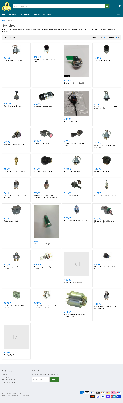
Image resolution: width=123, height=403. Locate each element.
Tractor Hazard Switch (41, 143)
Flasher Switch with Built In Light (75, 83)
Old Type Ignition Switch (12, 355)
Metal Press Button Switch (43, 107)
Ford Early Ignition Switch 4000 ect (76, 171)
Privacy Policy (6, 377)
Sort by (6, 38)
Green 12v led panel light (42, 244)
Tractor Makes (25, 14)
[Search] (107, 6)
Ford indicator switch (71, 121)
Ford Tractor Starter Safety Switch (75, 220)
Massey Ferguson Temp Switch (14, 171)
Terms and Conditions (9, 382)
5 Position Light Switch (102, 60)
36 (101, 37)
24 (98, 37)
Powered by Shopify (24, 395)
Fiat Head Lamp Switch (102, 171)
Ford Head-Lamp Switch (12, 106)
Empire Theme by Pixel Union (10, 395)
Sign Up (55, 379)
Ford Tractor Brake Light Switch (14, 144)
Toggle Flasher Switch (71, 195)
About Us (37, 14)
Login (118, 14)
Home (4, 14)
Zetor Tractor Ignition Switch (73, 282)
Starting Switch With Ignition (13, 60)
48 (104, 37)
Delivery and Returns (8, 379)
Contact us (47, 14)
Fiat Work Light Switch (11, 221)
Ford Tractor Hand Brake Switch (105, 195)
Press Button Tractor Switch (43, 171)
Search (4, 374)
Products (12, 14)
